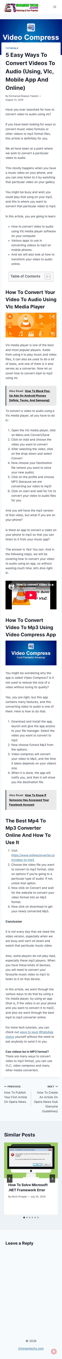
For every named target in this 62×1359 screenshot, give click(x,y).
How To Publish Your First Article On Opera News (15, 1094)
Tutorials (12, 48)
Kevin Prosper (19, 1196)
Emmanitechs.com (31, 1348)
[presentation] (31, 1160)
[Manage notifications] (54, 1351)
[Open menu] (54, 6)
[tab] (24, 1217)
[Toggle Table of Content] (46, 277)
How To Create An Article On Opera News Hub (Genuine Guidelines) (46, 1099)
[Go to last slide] (9, 1178)
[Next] (52, 1178)
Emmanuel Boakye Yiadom (23, 96)
